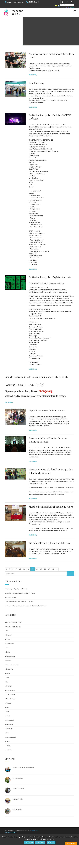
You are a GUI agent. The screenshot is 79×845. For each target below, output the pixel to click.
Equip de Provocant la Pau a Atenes (47, 410)
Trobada (9, 750)
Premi (8, 716)
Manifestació (10, 690)
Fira (7, 677)
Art (7, 631)
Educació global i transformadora (23, 767)
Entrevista (9, 669)
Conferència (10, 643)
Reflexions (9, 724)
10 (20, 569)
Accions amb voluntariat (14, 622)
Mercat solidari (11, 699)
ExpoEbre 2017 (36, 82)
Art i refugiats (17, 809)
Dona (8, 652)
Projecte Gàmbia (18, 799)
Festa (8, 673)
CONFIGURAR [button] (40, 842)
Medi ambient (10, 694)
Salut (7, 733)
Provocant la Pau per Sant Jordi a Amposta (19, 601)
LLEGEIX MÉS (29, 842)
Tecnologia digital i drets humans (16, 589)
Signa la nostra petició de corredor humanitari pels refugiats (36, 377)
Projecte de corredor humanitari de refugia (43, 395)
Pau (7, 711)
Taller (8, 741)
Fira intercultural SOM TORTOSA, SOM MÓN (20, 593)
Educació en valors (12, 665)
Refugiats (9, 728)
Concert (8, 639)
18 (53, 569)
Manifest (9, 686)
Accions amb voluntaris (13, 626)
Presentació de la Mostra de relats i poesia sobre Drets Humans (26, 606)
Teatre (8, 745)
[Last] (57, 569)
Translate (72, 7)
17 (49, 569)
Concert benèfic (11, 597)
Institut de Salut (18, 778)
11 (24, 569)
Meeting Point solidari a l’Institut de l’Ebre (51, 506)
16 (45, 569)
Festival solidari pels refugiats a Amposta (50, 277)
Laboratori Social (18, 788)
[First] (6, 569)
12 (28, 569)
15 (41, 569)
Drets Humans (10, 656)
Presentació (10, 720)
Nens (7, 707)
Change (8, 635)
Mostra (8, 703)
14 (36, 569)
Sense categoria (11, 737)
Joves (8, 682)
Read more (32, 75)
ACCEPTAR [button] (51, 842)
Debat (8, 648)
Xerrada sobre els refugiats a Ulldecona (49, 542)
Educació (9, 660)
